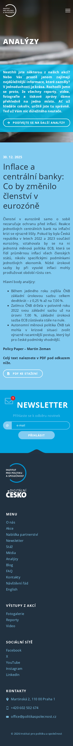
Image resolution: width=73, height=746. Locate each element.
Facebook (13, 650)
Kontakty (13, 577)
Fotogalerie (15, 614)
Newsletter (15, 540)
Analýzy (21, 41)
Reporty (12, 620)
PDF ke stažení (25, 373)
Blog (9, 565)
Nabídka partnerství (22, 534)
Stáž (9, 546)
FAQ (9, 571)
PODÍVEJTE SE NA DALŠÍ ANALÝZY (39, 123)
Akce (10, 528)
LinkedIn (12, 674)
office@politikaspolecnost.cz (33, 716)
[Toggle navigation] (68, 10)
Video (10, 626)
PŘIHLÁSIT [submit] (36, 435)
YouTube (13, 662)
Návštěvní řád (17, 583)
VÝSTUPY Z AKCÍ (21, 605)
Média (11, 553)
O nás (10, 522)
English (12, 589)
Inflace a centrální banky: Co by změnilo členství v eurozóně (33, 186)
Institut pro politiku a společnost (41, 733)
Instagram (14, 668)
